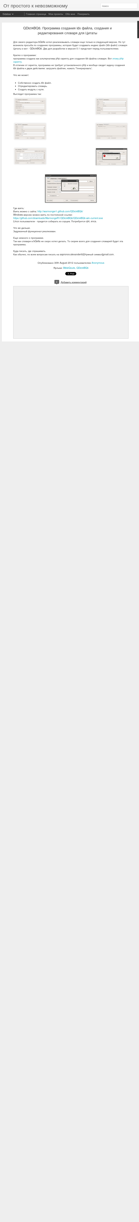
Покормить (83, 14)
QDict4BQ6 (82, 267)
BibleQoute (69, 267)
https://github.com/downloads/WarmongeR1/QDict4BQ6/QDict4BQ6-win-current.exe (58, 218)
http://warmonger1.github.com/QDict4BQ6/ (60, 211)
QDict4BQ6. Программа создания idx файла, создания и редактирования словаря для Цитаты (67, 30)
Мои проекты (55, 14)
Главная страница (36, 14)
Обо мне (70, 14)
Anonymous (98, 262)
